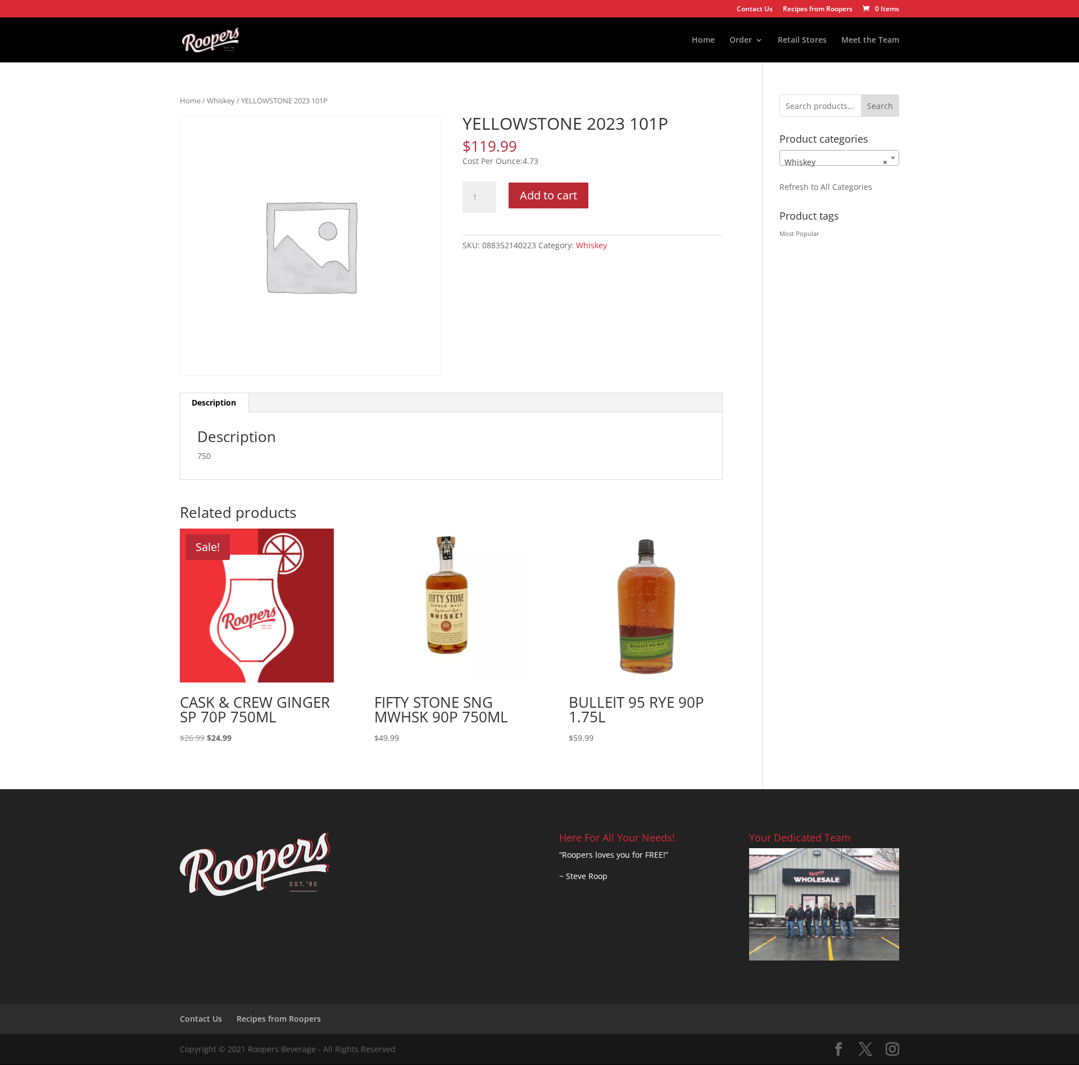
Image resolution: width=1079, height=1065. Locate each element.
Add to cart (548, 195)
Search (880, 106)
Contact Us (755, 9)
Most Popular (799, 234)
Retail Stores (802, 40)
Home (703, 40)
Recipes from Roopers (818, 9)
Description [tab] (214, 402)
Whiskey (221, 100)
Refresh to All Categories (825, 186)
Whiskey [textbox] (836, 162)
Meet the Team (870, 40)
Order (740, 40)
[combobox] (839, 158)
